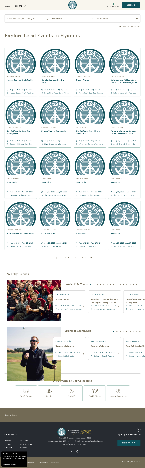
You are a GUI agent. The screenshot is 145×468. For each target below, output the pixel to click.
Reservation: (52, 441)
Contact (24, 448)
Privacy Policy (43, 462)
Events (8, 444)
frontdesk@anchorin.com (92, 441)
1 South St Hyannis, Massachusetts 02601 (75, 438)
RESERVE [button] (131, 5)
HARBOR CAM (113, 6)
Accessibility (54, 462)
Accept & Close (9, 464)
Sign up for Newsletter (128, 434)
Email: (78, 441)
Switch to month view (129, 26)
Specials (8, 448)
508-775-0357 (20, 6)
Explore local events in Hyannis (42, 36)
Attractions (26, 444)
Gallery (24, 441)
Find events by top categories (72, 381)
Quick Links (11, 434)
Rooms (8, 441)
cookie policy (21, 458)
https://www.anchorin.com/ (74, 444)
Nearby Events (18, 274)
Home (7, 415)
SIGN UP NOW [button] (131, 444)
